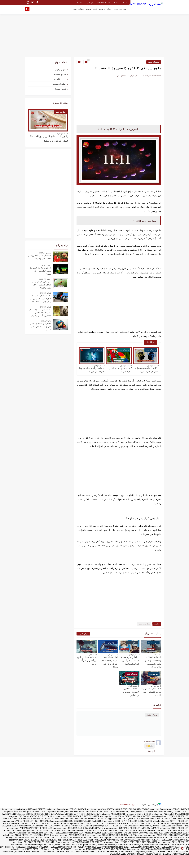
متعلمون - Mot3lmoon (129, 804)
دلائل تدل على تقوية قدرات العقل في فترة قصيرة (147, 370)
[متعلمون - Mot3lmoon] (146, 6)
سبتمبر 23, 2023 (45, 253)
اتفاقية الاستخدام (120, 2)
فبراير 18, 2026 (45, 293)
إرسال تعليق (152, 715)
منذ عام (156, 655)
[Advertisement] (94, 36)
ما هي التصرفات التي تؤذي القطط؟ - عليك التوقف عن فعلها (48, 138)
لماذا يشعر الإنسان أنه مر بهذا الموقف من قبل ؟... (91, 370)
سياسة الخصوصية (103, 2)
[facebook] (37, 2)
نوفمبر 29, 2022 (45, 279)
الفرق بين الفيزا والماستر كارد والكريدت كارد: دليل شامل (41, 326)
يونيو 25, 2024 (46, 265)
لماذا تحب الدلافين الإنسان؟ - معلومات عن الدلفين (131, 691)
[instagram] (27, 2)
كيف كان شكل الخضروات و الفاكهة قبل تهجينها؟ (40, 257)
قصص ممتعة (91, 9)
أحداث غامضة (60, 79)
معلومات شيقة (119, 9)
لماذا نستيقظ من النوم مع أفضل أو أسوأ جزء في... (87, 660)
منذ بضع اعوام (151, 366)
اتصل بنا (80, 2)
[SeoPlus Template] (160, 804)
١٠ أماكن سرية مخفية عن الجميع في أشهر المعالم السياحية (130, 660)
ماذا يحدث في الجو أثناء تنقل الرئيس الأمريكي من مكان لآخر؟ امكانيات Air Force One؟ (40, 299)
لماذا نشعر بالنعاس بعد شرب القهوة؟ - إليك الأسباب (151, 691)
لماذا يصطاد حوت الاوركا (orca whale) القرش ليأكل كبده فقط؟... (109, 662)
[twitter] (32, 2)
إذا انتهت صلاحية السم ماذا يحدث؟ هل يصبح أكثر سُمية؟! (40, 271)
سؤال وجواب (78, 9)
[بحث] (27, 9)
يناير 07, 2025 (46, 321)
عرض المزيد (83, 633)
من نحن (90, 2)
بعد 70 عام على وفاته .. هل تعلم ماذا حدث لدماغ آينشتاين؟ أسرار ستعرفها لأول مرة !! (40, 312)
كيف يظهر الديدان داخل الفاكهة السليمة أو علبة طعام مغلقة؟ (41, 285)
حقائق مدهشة (105, 9)
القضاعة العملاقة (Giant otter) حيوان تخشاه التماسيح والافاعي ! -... (152, 662)
